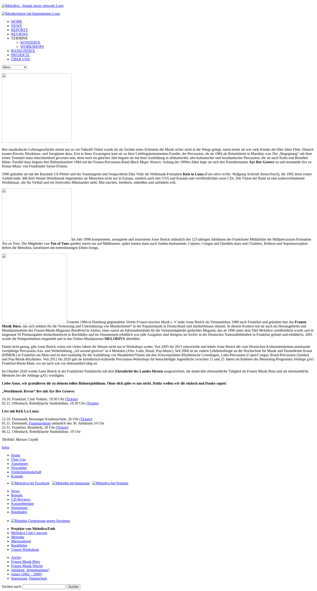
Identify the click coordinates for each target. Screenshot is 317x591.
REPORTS (19, 30)
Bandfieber (19, 545)
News (15, 491)
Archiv (16, 557)
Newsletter (19, 468)
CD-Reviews (20, 499)
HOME (16, 21)
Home (15, 455)
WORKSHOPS (32, 47)
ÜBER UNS (20, 59)
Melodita (17, 537)
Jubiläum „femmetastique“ (30, 570)
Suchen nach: (12, 586)
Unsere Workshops (25, 550)
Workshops (19, 508)
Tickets (71, 399)
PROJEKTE (20, 55)
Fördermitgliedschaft (26, 472)
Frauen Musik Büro (25, 562)
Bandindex (19, 512)
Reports (17, 495)
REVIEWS (19, 34)
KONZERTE (30, 42)
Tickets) (93, 403)
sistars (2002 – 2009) (26, 574)
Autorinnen (19, 464)
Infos (5, 447)
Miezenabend (21, 541)
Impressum (19, 578)
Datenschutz (38, 578)
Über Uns (18, 459)
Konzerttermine (22, 504)
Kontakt (17, 476)
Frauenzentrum (40, 423)
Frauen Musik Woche (27, 566)
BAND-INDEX (23, 51)
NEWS (16, 26)
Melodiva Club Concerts (29, 533)
